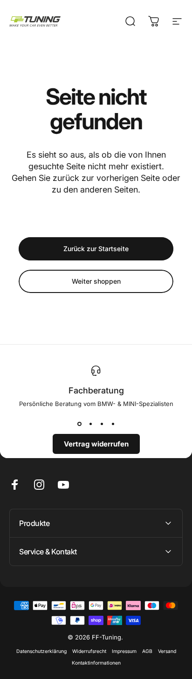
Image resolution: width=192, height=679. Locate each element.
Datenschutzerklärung (41, 651)
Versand (167, 651)
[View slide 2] (90, 424)
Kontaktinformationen (96, 663)
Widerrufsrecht (89, 651)
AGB (147, 651)
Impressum (124, 651)
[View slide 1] (79, 424)
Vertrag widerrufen (96, 443)
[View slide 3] (101, 424)
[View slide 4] (112, 424)
